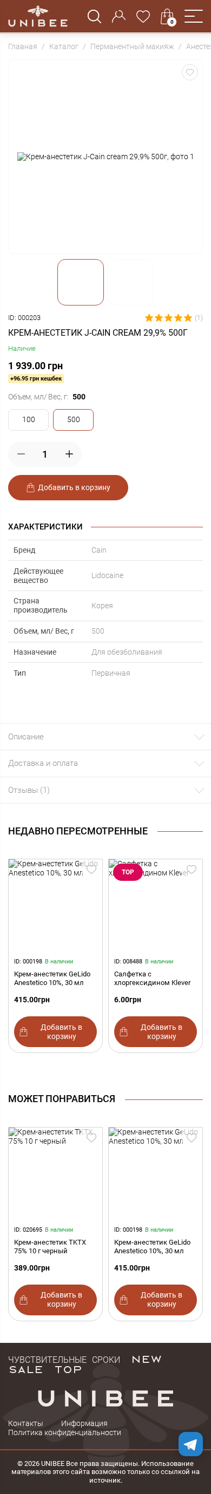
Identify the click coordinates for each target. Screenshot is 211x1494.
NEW (146, 1358)
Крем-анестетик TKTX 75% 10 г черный (50, 1246)
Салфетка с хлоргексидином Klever (152, 978)
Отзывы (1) (29, 790)
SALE (25, 1368)
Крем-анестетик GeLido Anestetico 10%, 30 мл (52, 978)
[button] (193, 16)
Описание (26, 737)
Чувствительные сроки (64, 1358)
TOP (68, 1368)
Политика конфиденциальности (64, 1432)
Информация (84, 1423)
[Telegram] (191, 1444)
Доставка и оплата (43, 763)
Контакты (25, 1423)
